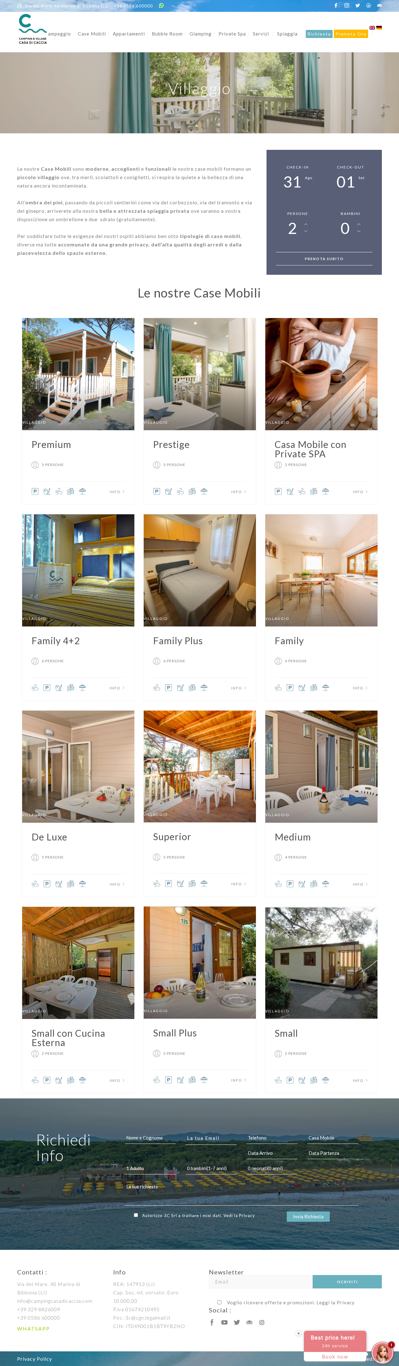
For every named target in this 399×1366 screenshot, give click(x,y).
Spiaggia (287, 33)
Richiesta (319, 33)
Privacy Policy (34, 1359)
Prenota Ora (351, 33)
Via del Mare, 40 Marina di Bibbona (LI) (66, 5)
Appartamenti (129, 33)
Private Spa (232, 33)
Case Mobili (92, 33)
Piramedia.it (367, 1359)
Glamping (201, 33)
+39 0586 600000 (133, 5)
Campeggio (58, 33)
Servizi (261, 33)
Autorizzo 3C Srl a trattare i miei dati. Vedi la (198, 1215)
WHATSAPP (33, 1328)
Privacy (247, 1215)
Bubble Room (167, 33)
